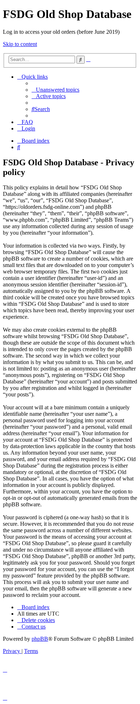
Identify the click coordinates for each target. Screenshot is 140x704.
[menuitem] (55, 90)
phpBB (40, 639)
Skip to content (20, 44)
